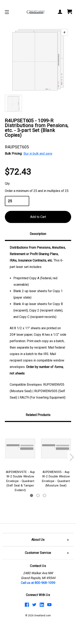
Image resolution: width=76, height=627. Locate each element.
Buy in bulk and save (38, 153)
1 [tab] (31, 495)
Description (38, 234)
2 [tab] (38, 495)
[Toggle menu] (10, 12)
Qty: (7, 183)
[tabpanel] (20, 460)
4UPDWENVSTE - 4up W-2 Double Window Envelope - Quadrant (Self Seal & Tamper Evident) (20, 481)
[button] (38, 539)
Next (71, 457)
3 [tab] (44, 495)
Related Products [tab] (38, 415)
